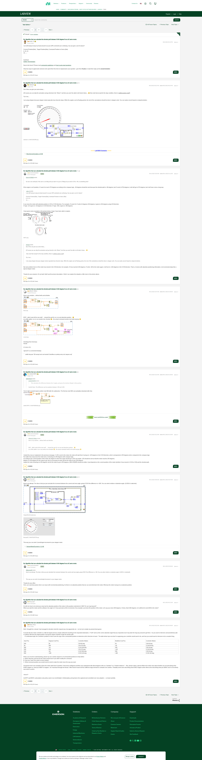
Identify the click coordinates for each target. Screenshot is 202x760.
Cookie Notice (42, 758)
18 (28, 592)
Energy (75, 730)
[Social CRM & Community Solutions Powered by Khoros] (176, 700)
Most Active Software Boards (88, 9)
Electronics (76, 726)
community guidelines (47, 65)
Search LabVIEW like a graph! (101, 417)
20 (28, 684)
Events (113, 734)
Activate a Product (135, 727)
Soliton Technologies (29, 61)
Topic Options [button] (26, 24)
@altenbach (29, 378)
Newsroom (114, 727)
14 (28, 364)
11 (28, 75)
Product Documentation (137, 721)
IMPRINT (74, 749)
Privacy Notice (100, 756)
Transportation (77, 743)
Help (180, 14)
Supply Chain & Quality (117, 731)
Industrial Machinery (79, 733)
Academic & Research (79, 718)
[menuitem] (56, 3)
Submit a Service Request (137, 731)
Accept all (141, 756)
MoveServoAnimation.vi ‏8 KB (34, 154)
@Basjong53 (29, 570)
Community (63, 9)
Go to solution (34, 34)
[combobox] (103, 20)
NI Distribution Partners (98, 718)
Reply (175, 72)
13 (28, 281)
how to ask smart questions (63, 65)
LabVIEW (100, 9)
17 (28, 555)
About (112, 721)
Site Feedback (134, 734)
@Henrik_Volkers (32, 438)
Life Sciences (77, 736)
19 (28, 615)
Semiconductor (77, 739)
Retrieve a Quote (97, 724)
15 (28, 424)
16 (28, 469)
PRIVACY (80, 749)
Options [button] (175, 42)
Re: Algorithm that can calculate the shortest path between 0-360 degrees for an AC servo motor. (50, 39)
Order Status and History (99, 721)
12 (28, 163)
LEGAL (69, 749)
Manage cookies (87, 749)
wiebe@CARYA (32, 381)
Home (57, 9)
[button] (25, 72)
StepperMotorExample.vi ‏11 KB (35, 546)
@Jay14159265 (30, 177)
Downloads (133, 718)
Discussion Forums (73, 9)
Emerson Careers (116, 724)
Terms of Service (96, 727)
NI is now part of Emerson (118, 718)
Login (174, 14)
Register (168, 14)
